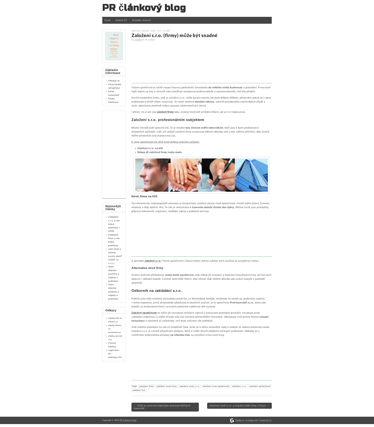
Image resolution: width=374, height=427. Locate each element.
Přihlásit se (114, 81)
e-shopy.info (252, 420)
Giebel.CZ (121, 20)
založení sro (139, 390)
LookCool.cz (266, 420)
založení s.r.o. (153, 261)
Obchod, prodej (140, 31)
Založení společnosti (144, 313)
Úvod (107, 20)
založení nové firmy (167, 386)
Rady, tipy (156, 31)
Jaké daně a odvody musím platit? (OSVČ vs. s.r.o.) (115, 256)
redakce (138, 39)
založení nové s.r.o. (190, 386)
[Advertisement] (201, 62)
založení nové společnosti (216, 386)
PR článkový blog (144, 7)
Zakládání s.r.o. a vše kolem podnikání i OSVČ (114, 224)
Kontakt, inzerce (141, 20)
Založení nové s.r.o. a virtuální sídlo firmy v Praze (239, 405)
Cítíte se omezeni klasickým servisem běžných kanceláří (162, 407)
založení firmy (165, 112)
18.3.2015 (150, 39)
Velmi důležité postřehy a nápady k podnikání (113, 273)
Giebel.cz (239, 420)
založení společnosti (259, 386)
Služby (166, 31)
